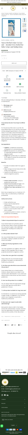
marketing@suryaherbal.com (12, 389)
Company (3, 399)
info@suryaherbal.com (10, 111)
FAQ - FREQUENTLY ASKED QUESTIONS (10, 316)
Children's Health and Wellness (11, 13)
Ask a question (5, 320)
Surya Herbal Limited (7, 40)
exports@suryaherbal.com (12, 386)
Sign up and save (5, 412)
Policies (3, 403)
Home (2, 13)
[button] (4, 50)
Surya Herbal (4, 407)
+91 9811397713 (7, 107)
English (13, 425)
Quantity (3, 55)
